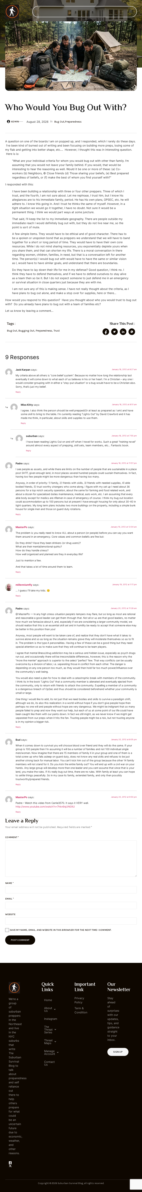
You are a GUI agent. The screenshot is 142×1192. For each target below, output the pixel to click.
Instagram (48, 1018)
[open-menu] (130, 11)
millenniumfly (24, 584)
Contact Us (48, 1063)
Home (48, 1000)
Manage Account (48, 1052)
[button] (47, 1009)
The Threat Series (48, 1029)
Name (9, 883)
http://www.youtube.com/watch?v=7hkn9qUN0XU (45, 806)
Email (9, 898)
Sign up (118, 1051)
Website (10, 914)
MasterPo (21, 527)
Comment (12, 837)
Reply (18, 392)
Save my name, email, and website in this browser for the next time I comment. (61, 929)
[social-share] (106, 331)
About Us (48, 1009)
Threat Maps (48, 1042)
